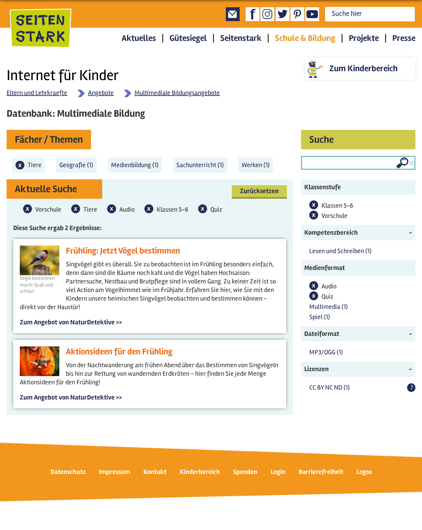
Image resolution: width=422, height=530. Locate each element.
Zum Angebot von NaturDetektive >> (71, 322)
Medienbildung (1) (136, 165)
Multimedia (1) (328, 307)
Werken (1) (257, 167)
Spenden (245, 472)
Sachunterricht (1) (201, 167)
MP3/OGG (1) (326, 352)
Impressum (114, 472)
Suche (321, 139)
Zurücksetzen (259, 191)
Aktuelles (139, 38)
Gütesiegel (188, 38)
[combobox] (358, 163)
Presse (403, 38)
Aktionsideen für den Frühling (119, 351)
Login (278, 472)
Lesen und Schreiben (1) (340, 251)
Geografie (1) (78, 165)
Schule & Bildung (305, 38)
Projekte (364, 38)
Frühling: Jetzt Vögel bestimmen (123, 251)
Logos (364, 472)
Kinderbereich (200, 472)
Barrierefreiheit (321, 472)
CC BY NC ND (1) (329, 387)
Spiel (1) (319, 317)
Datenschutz (68, 472)
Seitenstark (240, 38)
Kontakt (154, 472)
